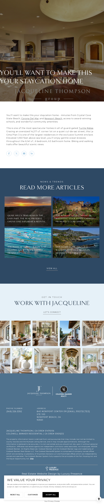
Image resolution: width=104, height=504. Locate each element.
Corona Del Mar (30, 118)
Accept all (51, 495)
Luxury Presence (71, 473)
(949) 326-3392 (14, 411)
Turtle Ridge (86, 128)
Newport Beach (53, 118)
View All (52, 268)
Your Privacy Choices (52, 501)
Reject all (15, 495)
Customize (33, 495)
